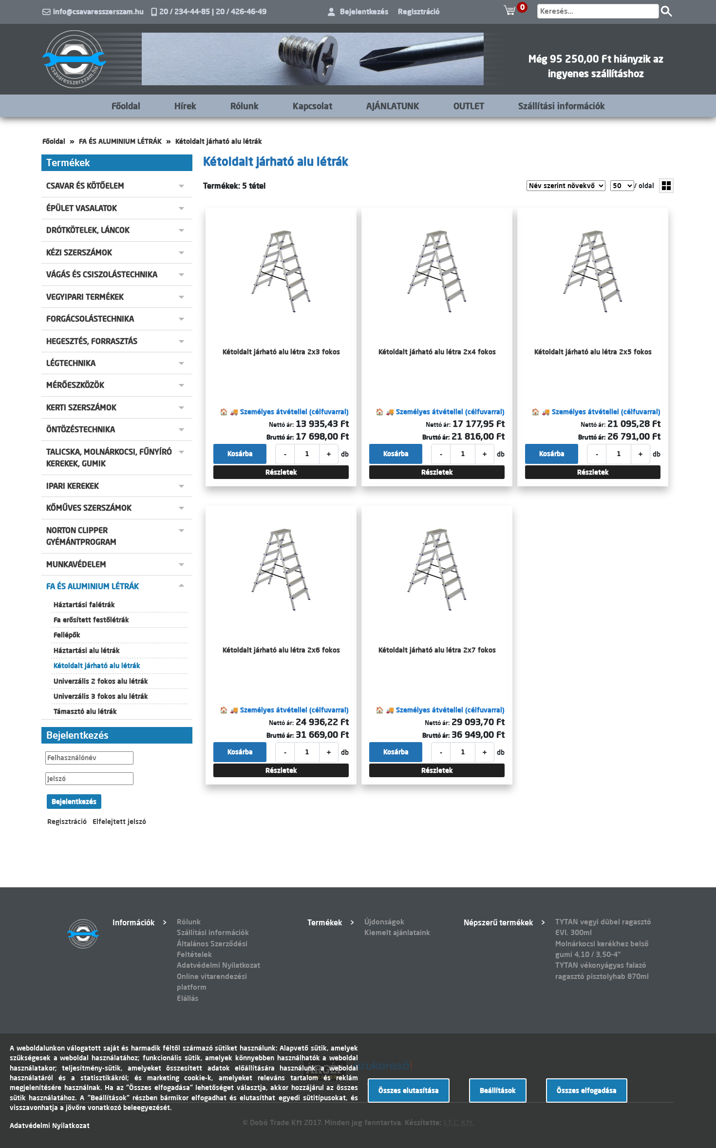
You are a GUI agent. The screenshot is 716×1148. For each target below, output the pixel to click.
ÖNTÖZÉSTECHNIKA (80, 429)
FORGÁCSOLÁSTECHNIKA (90, 319)
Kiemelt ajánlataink (397, 932)
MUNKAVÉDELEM (76, 564)
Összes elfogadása (587, 1090)
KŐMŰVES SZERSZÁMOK (89, 508)
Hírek (185, 105)
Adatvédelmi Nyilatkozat (218, 965)
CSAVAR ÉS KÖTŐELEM (85, 186)
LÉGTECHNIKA (70, 363)
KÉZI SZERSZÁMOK (79, 252)
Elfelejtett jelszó (119, 821)
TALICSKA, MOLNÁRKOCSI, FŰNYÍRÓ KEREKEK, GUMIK (109, 457)
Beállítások (498, 1090)
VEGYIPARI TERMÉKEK (85, 297)
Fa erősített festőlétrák (91, 619)
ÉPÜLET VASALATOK (81, 208)
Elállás (187, 998)
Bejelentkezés (364, 11)
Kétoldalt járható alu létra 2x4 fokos (437, 351)
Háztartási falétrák (84, 604)
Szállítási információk (561, 105)
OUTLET (468, 105)
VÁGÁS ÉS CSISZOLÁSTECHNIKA (101, 274)
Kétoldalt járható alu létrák (218, 141)
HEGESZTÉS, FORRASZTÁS (91, 341)
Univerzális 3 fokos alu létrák (101, 696)
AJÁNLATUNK (392, 105)
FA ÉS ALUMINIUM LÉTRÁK (120, 141)
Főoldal (126, 105)
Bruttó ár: (280, 437)
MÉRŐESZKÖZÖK (75, 385)
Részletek (281, 472)
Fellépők (67, 635)
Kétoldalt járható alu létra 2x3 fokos (281, 351)
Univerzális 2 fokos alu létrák (101, 681)
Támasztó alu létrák (85, 711)
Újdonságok (384, 921)
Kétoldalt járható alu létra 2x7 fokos (437, 650)
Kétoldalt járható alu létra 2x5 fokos (593, 351)
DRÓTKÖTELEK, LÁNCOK (88, 230)
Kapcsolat (312, 105)
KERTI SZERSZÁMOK (81, 407)
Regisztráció (419, 11)
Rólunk (244, 105)
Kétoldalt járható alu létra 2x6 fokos (281, 650)
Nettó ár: (281, 424)
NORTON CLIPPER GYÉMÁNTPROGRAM (81, 536)
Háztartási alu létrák (87, 650)
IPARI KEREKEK (72, 486)
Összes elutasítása (408, 1090)
